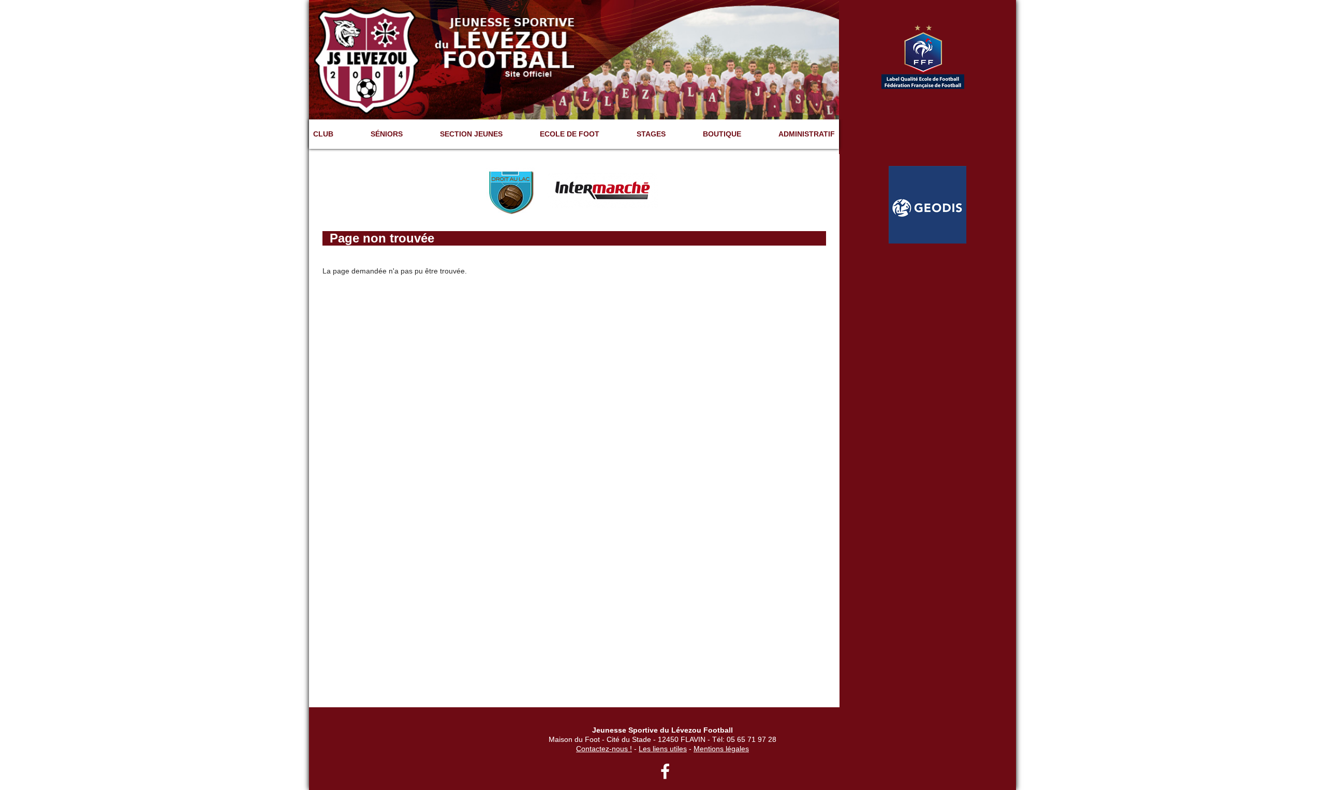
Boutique (722, 134)
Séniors (387, 134)
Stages (651, 134)
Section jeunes (471, 134)
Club (323, 134)
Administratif (806, 134)
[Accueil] (574, 59)
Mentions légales (721, 749)
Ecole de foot (569, 134)
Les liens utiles (663, 749)
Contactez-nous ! (604, 749)
